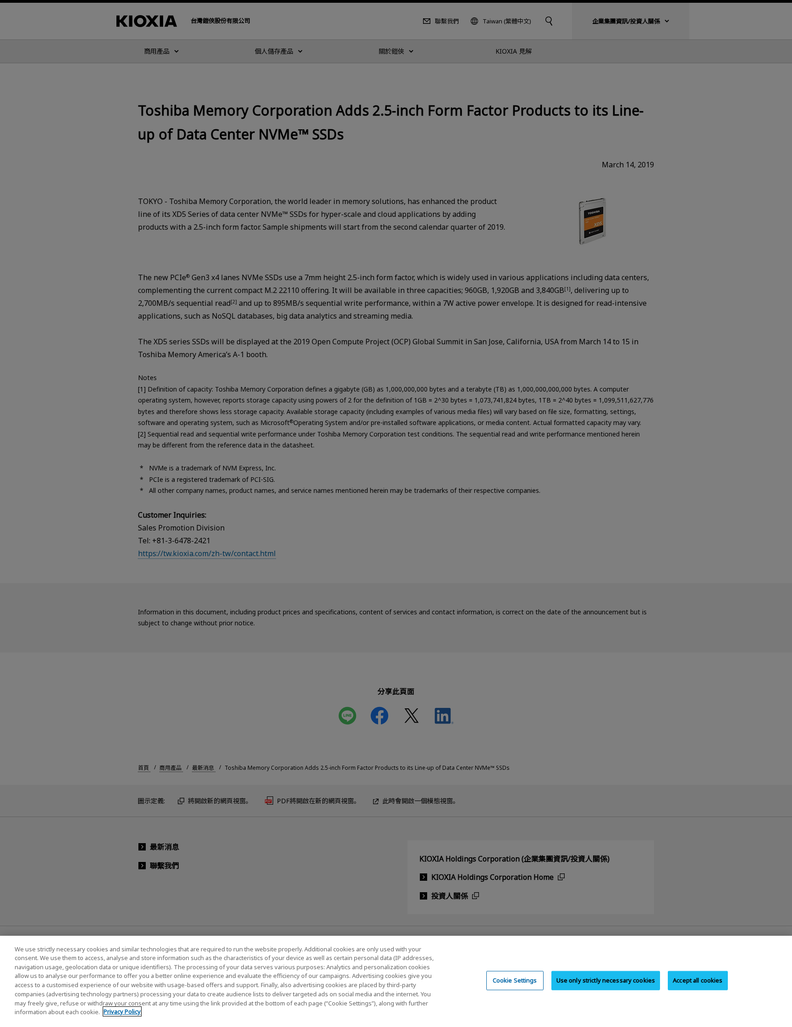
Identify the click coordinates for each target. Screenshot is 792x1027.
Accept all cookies (697, 980)
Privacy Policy (122, 1011)
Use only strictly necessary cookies (605, 980)
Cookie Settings (515, 980)
